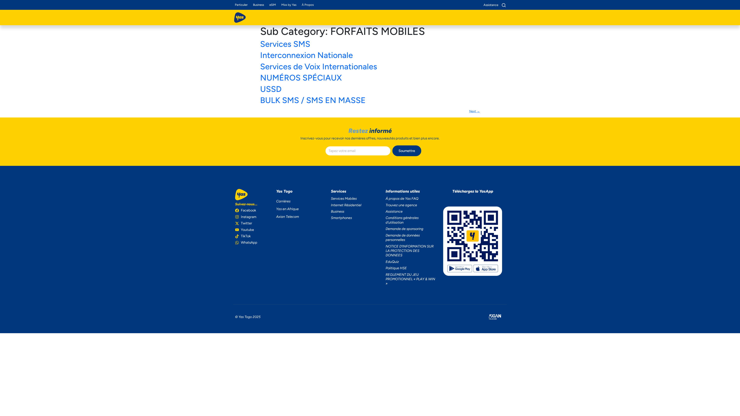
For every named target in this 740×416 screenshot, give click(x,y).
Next (474, 111)
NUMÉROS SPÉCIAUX (301, 78)
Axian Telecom (287, 217)
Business (258, 5)
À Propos (308, 5)
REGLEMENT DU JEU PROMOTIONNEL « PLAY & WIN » (410, 279)
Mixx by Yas (288, 5)
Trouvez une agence (401, 205)
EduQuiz (392, 262)
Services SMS (285, 44)
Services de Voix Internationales (318, 66)
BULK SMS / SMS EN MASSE (313, 100)
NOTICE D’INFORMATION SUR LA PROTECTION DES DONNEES (410, 250)
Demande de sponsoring (404, 229)
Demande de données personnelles (403, 237)
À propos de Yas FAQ (402, 198)
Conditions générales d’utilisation (402, 220)
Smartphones (341, 218)
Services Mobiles (344, 198)
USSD (271, 89)
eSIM (272, 5)
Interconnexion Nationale (306, 55)
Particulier (241, 5)
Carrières (283, 201)
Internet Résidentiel (346, 205)
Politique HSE (396, 268)
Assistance (394, 211)
